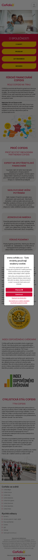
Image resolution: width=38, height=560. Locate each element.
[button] (19, 290)
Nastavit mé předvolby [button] (19, 298)
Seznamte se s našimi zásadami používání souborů (19, 302)
